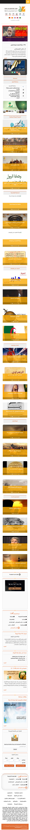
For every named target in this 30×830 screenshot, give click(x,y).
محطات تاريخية (18, 804)
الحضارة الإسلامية (15, 192)
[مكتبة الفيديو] (23, 86)
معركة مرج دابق (21, 660)
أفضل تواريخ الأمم (15, 96)
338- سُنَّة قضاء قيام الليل (18, 45)
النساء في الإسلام (15, 268)
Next (26, 34)
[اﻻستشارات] (23, 96)
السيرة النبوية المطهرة (15, 117)
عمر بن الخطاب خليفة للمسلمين (18, 658)
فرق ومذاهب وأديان (9, 798)
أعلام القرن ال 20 (21, 798)
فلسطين (9, 792)
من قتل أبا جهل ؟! (14, 93)
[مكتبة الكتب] (23, 93)
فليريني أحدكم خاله (14, 95)
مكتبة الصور (15, 81)
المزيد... (17, 97)
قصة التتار (15, 421)
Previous (3, 34)
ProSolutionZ (19, 827)
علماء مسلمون (15, 345)
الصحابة (10, 795)
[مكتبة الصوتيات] (23, 89)
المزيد (5, 58)
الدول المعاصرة (18, 792)
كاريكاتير (15, 801)
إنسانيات (9, 804)
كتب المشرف (7, 801)
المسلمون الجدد (15, 496)
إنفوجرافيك (23, 801)
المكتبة (15, 78)
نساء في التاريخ (18, 795)
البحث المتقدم (14, 20)
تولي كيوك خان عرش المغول (18, 656)
